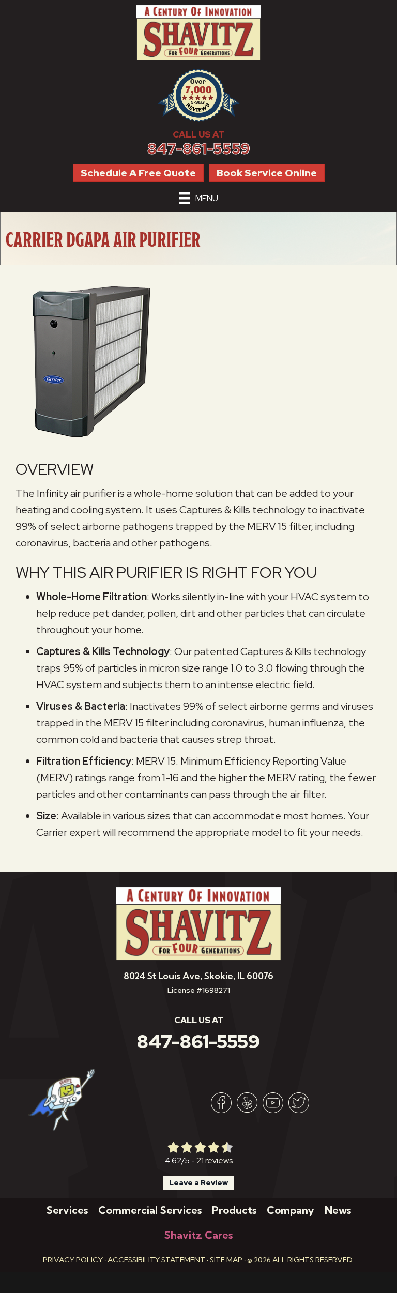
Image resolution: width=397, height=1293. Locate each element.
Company (290, 1210)
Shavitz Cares (198, 1234)
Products (234, 1210)
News (338, 1210)
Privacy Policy (73, 1260)
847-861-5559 (198, 149)
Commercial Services (150, 1210)
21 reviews (214, 1160)
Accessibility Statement (156, 1260)
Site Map (226, 1260)
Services (67, 1210)
